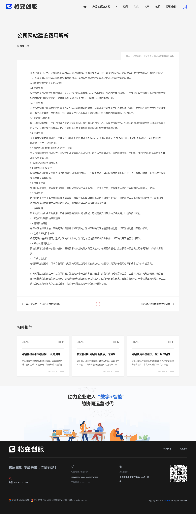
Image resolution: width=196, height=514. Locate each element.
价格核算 (183, 449)
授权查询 (167, 449)
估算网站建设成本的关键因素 (155, 304)
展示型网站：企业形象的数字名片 (43, 304)
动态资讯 (137, 56)
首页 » (129, 56)
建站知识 (147, 56)
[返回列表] (98, 304)
